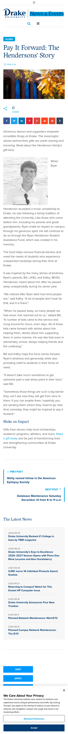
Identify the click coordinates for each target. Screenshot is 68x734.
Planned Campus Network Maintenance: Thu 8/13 (32, 632)
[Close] (64, 690)
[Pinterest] (29, 121)
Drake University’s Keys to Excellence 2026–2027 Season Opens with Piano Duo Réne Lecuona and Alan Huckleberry (33, 555)
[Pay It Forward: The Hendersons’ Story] (34, 84)
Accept (34, 727)
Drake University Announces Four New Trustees (31, 604)
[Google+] (37, 121)
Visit (18, 669)
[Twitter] (14, 121)
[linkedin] (21, 121)
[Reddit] (44, 121)
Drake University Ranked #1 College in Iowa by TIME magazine (31, 538)
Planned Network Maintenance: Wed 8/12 (33, 618)
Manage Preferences (34, 718)
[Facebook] (6, 121)
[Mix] (52, 121)
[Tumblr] (59, 121)
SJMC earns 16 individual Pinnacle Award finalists (33, 573)
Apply (18, 678)
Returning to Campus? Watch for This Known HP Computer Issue (30, 588)
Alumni (9, 39)
